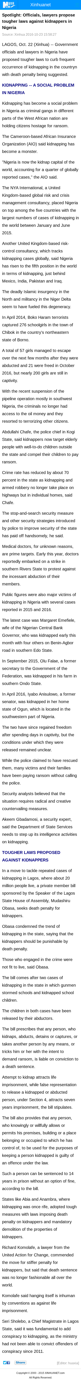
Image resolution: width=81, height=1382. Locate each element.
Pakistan (37, 281)
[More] (20, 1362)
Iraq (57, 281)
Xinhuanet (40, 4)
